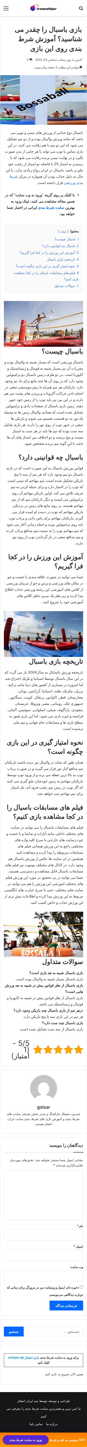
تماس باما (36, 1424)
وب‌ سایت (76, 1267)
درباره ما (52, 1424)
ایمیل (78, 1246)
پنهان (63, 231)
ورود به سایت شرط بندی (25, 1440)
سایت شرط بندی (51, 207)
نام (80, 1226)
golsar (43, 1107)
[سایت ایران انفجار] (43, 8)
